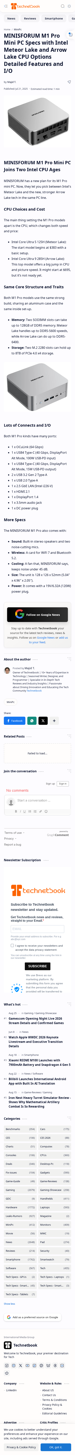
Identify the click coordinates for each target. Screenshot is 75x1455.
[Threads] (55, 1365)
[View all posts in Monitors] (54, 1224)
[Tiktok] (34, 1365)
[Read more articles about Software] (38, 1073)
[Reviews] (30, 18)
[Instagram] (14, 1365)
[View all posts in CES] (20, 1137)
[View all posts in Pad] (54, 1242)
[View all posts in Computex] (54, 1146)
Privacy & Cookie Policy (21, 1447)
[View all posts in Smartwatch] (54, 1259)
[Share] (69, 82)
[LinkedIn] (62, 1365)
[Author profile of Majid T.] (10, 82)
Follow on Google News (43, 615)
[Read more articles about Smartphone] (31, 1055)
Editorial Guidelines (54, 1413)
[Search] (63, 6)
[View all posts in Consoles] (20, 1155)
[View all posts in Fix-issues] (20, 1172)
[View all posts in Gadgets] (54, 1172)
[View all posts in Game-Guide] (20, 1181)
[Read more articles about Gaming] (29, 1013)
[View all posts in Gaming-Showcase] (54, 1190)
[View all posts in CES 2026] (54, 1137)
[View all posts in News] (20, 1242)
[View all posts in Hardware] (20, 1207)
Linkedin (11, 1390)
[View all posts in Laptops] (54, 1207)
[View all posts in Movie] (20, 1233)
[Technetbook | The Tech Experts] (25, 6)
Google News (46, 637)
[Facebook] (7, 1365)
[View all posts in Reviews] (20, 1250)
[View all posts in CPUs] (54, 1155)
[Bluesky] (48, 1365)
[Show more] (9, 1304)
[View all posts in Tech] (54, 1268)
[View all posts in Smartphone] (20, 1259)
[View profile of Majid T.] (24, 668)
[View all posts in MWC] (54, 1233)
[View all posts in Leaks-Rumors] (20, 1216)
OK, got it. (55, 1447)
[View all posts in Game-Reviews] (54, 1181)
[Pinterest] (41, 1365)
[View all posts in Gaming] (20, 1190)
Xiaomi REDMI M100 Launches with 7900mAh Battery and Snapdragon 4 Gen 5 (40, 1062)
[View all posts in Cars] (54, 1129)
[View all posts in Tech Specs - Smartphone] (20, 1285)
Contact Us (49, 1395)
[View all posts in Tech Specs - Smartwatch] (54, 1285)
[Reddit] (7, 1373)
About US (48, 1390)
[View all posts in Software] (20, 1268)
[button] (14, 721)
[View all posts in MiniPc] (20, 1224)
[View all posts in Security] (54, 1250)
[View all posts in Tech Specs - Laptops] (54, 1277)
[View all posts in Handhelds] (54, 1198)
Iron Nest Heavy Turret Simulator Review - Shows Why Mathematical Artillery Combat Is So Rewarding (40, 1102)
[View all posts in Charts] (20, 1146)
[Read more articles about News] (25, 1032)
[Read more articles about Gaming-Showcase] (46, 1013)
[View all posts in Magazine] (54, 1216)
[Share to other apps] (54, 721)
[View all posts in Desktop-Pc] (54, 1163)
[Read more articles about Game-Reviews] (33, 1092)
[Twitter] (20, 1365)
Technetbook (34, 690)
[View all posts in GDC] (20, 1198)
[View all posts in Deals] (20, 1163)
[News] (11, 18)
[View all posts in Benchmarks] (20, 1129)
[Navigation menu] (6, 6)
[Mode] (69, 6)
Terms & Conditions (54, 1400)
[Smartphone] (53, 18)
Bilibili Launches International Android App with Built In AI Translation (37, 1081)
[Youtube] (27, 1365)
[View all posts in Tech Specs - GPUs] (20, 1277)
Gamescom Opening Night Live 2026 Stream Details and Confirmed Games (36, 1021)
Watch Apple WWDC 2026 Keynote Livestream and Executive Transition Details (36, 1041)
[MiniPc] (10, 702)
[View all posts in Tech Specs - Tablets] (20, 1294)
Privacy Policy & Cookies (52, 1406)
